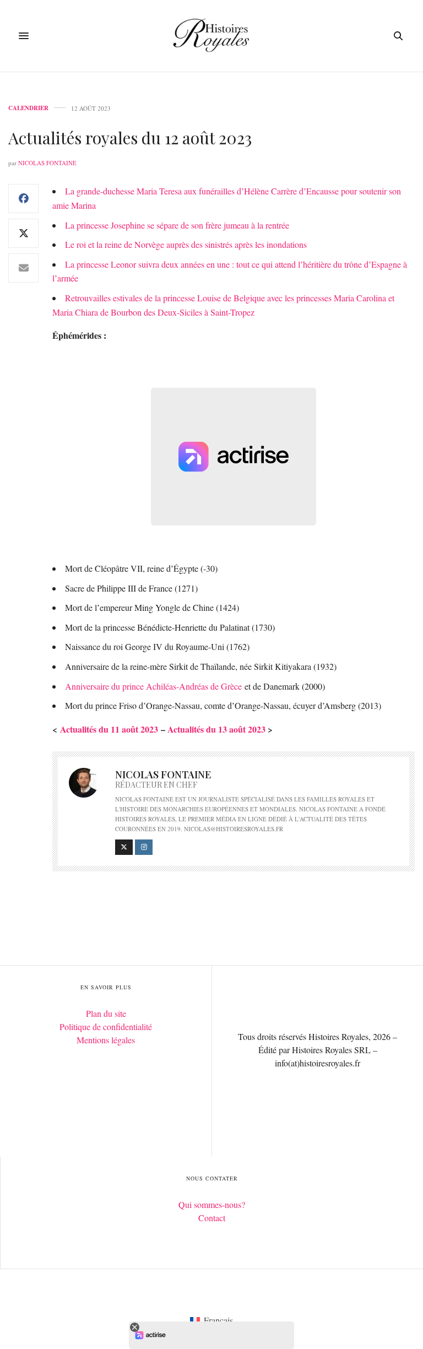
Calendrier (28, 108)
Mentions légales (106, 1039)
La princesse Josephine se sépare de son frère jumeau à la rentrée (177, 225)
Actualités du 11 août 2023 (110, 729)
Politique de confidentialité (105, 1026)
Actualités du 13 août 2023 (216, 729)
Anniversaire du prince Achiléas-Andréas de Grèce (153, 686)
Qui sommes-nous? (211, 1204)
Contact (211, 1217)
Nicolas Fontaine (47, 163)
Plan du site (106, 1013)
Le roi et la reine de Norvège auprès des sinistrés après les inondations (186, 244)
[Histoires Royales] (211, 36)
